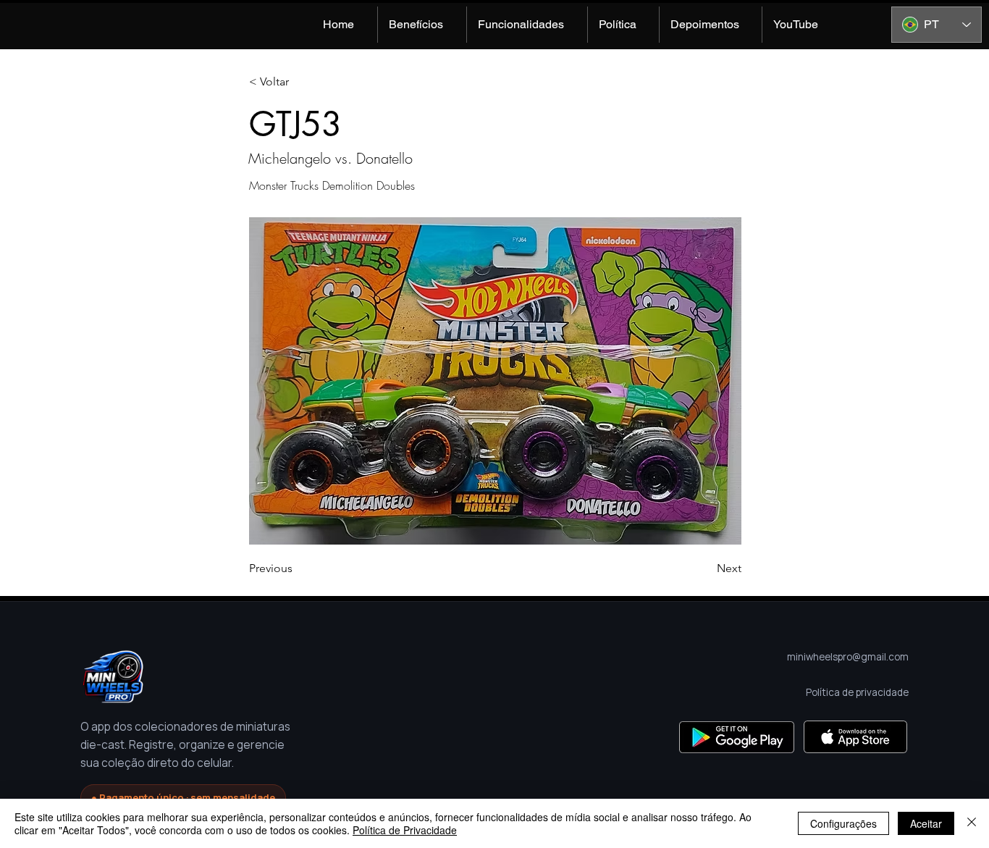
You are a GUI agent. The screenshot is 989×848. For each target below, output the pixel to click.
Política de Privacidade (405, 830)
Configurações (843, 823)
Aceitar (926, 823)
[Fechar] (971, 823)
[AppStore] (855, 737)
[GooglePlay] (736, 737)
